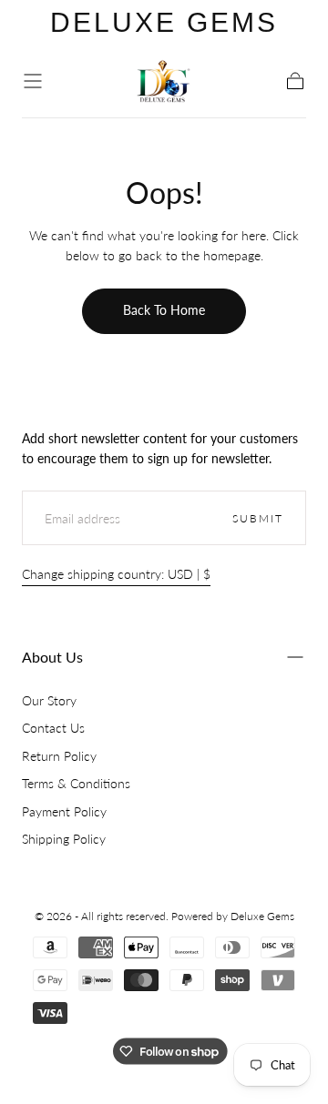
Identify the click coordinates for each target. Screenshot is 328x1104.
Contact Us (53, 727)
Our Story (49, 700)
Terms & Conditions (76, 783)
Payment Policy (64, 811)
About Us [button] (52, 656)
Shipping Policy (64, 838)
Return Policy (59, 756)
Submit (257, 518)
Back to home (164, 310)
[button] (33, 81)
